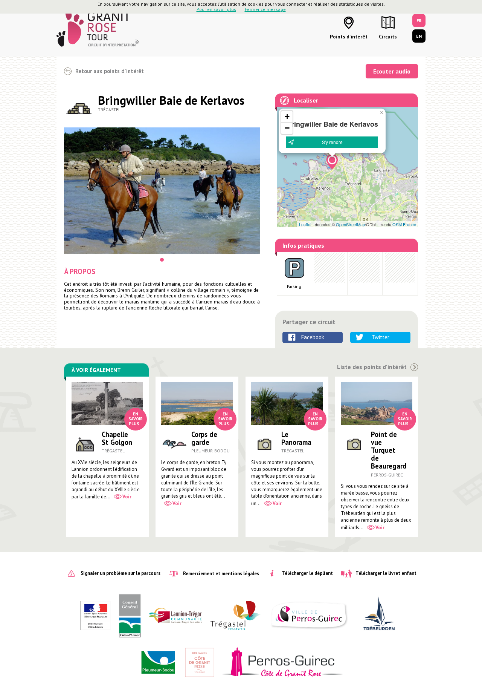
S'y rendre (332, 142)
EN (419, 36)
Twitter (380, 337)
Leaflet (305, 224)
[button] (332, 161)
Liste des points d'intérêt (372, 367)
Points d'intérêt (349, 36)
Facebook (312, 337)
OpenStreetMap (350, 224)
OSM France (404, 224)
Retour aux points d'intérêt (109, 71)
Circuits (388, 36)
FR (419, 20)
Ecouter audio (391, 71)
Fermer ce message (265, 9)
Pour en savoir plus (216, 9)
